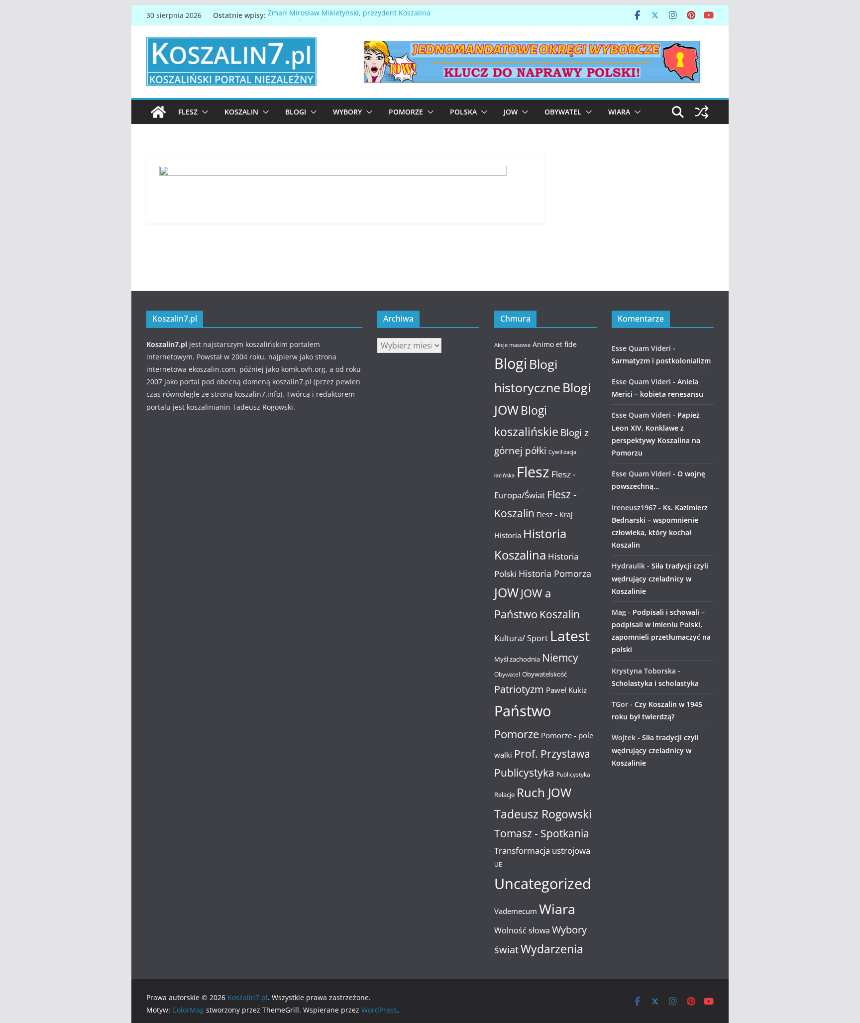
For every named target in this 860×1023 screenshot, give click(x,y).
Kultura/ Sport (521, 638)
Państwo (522, 711)
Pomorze (406, 111)
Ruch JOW (544, 792)
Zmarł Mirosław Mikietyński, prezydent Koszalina (349, 15)
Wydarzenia (552, 949)
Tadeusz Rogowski (543, 814)
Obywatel (562, 111)
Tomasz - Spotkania (541, 833)
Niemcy (560, 658)
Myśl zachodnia (517, 659)
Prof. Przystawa (552, 753)
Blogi (295, 111)
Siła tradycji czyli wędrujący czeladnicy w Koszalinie (660, 578)
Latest (570, 635)
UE (498, 864)
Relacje (504, 794)
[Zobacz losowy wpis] (702, 112)
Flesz (188, 111)
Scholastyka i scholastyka (655, 683)
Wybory (347, 111)
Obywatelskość (544, 674)
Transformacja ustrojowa (542, 850)
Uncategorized (542, 883)
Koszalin (241, 111)
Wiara (619, 111)
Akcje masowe (512, 344)
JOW (511, 111)
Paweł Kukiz (566, 690)
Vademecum (515, 911)
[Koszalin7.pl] (158, 112)
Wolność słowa (522, 930)
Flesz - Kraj (555, 514)
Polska (463, 111)
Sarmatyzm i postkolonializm (661, 360)
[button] (203, 112)
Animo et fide (555, 344)
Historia (507, 535)
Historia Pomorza (555, 573)
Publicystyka (524, 773)
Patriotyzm (519, 689)
